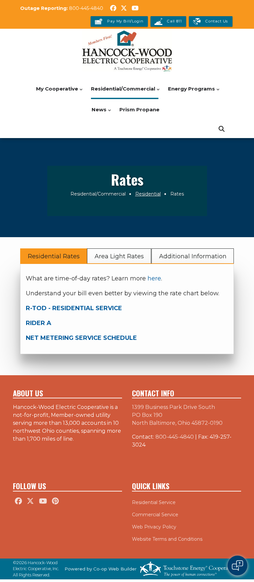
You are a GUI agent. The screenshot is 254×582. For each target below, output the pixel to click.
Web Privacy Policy (154, 527)
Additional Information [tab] (192, 256)
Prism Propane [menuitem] (139, 109)
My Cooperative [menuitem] (55, 92)
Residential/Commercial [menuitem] (121, 92)
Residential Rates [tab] (54, 256)
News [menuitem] (97, 113)
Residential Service (154, 502)
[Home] (127, 50)
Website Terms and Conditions (167, 539)
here (154, 278)
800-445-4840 (86, 8)
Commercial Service (155, 515)
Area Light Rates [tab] (119, 256)
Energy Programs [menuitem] (190, 92)
